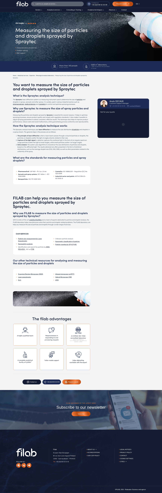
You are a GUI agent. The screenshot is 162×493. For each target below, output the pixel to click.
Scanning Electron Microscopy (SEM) (30, 274)
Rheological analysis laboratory (45, 75)
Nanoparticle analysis (25, 244)
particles (79, 99)
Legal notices (125, 449)
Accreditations (93, 452)
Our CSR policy (93, 455)
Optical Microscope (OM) (63, 277)
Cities (122, 461)
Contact (123, 455)
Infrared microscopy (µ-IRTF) (64, 274)
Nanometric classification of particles (67, 241)
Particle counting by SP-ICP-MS (66, 244)
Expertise (32, 75)
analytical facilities (35, 220)
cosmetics (42, 104)
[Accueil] (22, 3)
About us (91, 449)
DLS (19, 280)
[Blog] (18, 465)
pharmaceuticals (18, 104)
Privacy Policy (126, 452)
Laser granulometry (24, 277)
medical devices (30, 104)
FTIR (32, 249)
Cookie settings (126, 458)
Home (14, 75)
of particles (75, 129)
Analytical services (23, 75)
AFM (56, 280)
